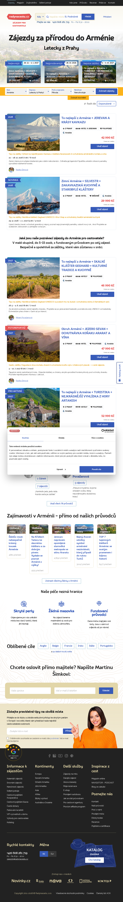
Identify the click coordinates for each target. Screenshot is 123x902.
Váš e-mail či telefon (64, 688)
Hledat (88, 17)
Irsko (80, 646)
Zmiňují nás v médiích (61, 874)
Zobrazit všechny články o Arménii (61, 581)
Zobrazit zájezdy (106, 91)
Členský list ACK (103, 893)
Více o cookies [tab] (97, 438)
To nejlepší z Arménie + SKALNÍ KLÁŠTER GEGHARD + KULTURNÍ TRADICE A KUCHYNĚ (84, 266)
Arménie (68, 133)
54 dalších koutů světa (62, 652)
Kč (44, 854)
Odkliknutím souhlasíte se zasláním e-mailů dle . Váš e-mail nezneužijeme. (37, 739)
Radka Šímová (22, 170)
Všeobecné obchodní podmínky (70, 893)
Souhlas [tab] (25, 438)
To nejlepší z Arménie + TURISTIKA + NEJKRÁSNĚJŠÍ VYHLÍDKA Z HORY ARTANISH (87, 396)
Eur (52, 854)
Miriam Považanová (24, 317)
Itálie (91, 646)
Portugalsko (106, 646)
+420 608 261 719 (60, 22)
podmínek (54, 738)
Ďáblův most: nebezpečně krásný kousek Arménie (16, 543)
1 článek (41, 478)
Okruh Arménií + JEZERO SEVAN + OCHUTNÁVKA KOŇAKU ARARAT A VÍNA (86, 333)
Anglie (43, 646)
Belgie (55, 646)
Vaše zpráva (16, 688)
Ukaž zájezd (102, 146)
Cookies (90, 893)
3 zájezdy (80, 482)
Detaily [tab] (62, 438)
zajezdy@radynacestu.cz (17, 859)
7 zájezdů (42, 486)
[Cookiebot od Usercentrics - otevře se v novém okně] (103, 431)
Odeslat (106, 691)
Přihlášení (107, 17)
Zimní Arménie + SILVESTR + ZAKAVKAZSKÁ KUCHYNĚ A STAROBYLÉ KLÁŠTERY (23, 74)
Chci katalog (95, 860)
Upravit (60, 469)
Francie (68, 646)
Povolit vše (96, 469)
